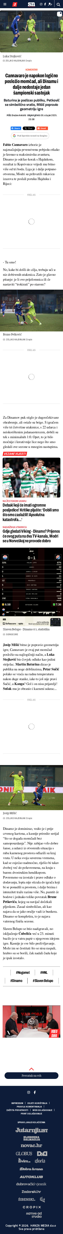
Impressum (17, 1103)
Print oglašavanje (31, 1113)
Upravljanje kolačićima (32, 1122)
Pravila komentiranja (29, 1107)
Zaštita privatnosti (17, 1110)
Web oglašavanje (42, 1110)
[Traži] (58, 4)
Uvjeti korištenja (37, 1103)
